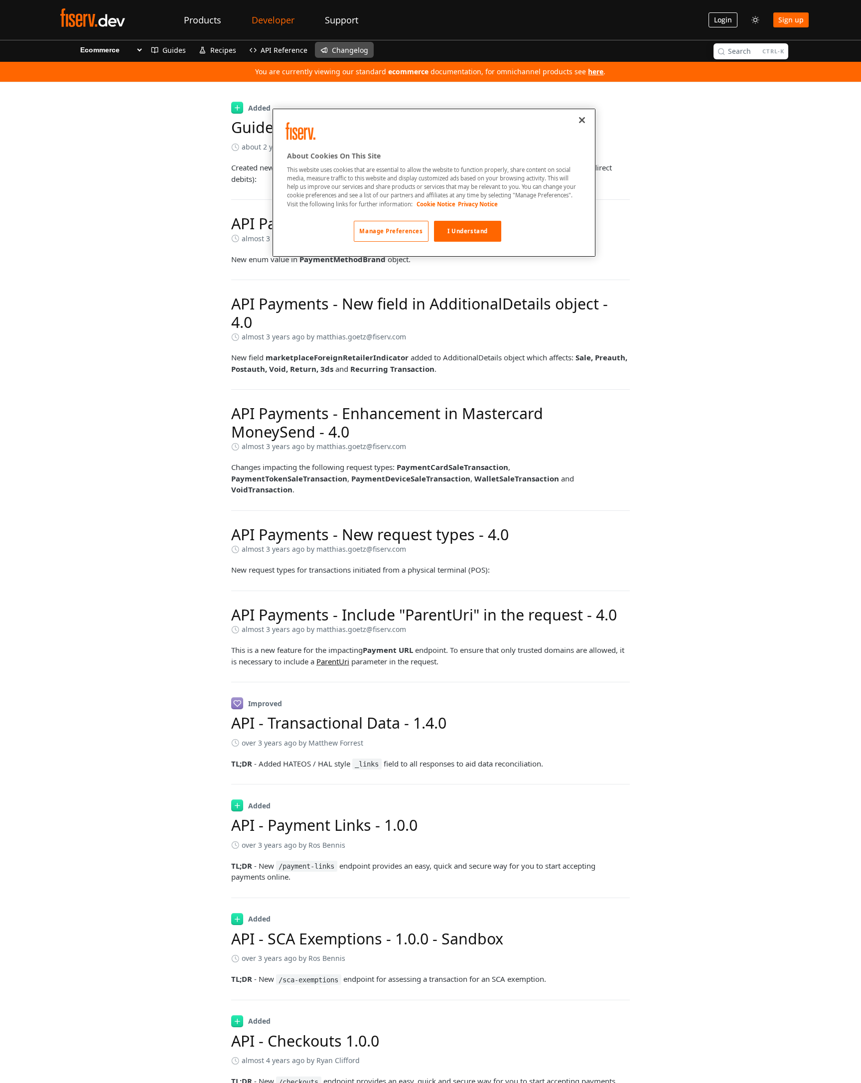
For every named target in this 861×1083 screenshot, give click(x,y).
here (595, 71)
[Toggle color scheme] (755, 20)
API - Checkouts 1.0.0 (305, 1041)
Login (723, 19)
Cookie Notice (436, 204)
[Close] (582, 120)
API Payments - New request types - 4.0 (370, 534)
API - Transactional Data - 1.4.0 (338, 723)
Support (341, 20)
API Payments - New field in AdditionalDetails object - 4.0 (419, 313)
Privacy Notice (478, 204)
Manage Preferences (391, 231)
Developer (273, 20)
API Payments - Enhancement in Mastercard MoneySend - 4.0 (387, 422)
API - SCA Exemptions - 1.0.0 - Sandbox (367, 938)
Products (202, 20)
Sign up (791, 19)
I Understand (467, 231)
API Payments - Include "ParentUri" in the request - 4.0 (424, 615)
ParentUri (332, 661)
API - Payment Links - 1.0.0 (324, 825)
